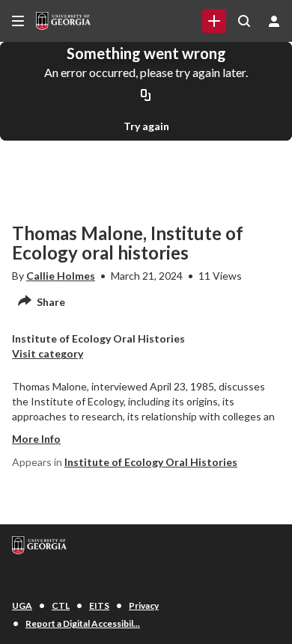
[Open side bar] (18, 21)
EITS (99, 605)
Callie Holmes (60, 275)
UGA (22, 605)
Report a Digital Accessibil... (82, 623)
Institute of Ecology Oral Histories (150, 462)
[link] (214, 21)
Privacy (144, 605)
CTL (61, 605)
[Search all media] (244, 21)
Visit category (47, 353)
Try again (146, 126)
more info (36, 438)
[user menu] (274, 21)
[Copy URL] (146, 96)
